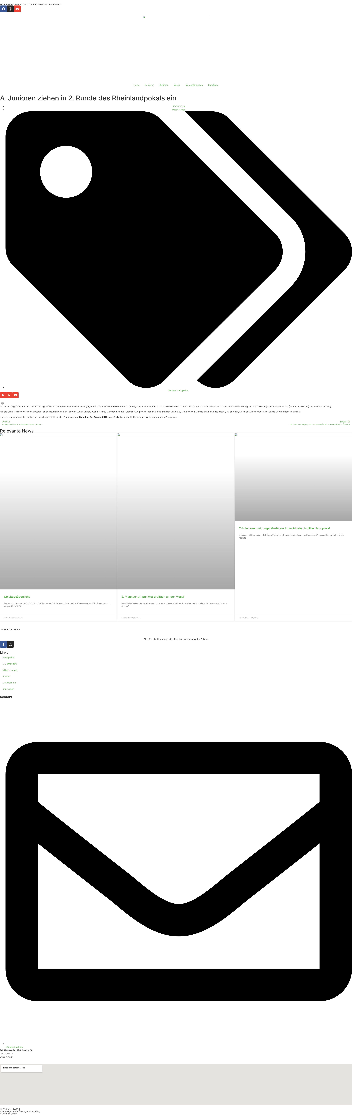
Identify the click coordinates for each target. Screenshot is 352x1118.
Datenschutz (9, 682)
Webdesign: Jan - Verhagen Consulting (20, 1111)
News (136, 85)
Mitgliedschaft (10, 670)
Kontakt (7, 676)
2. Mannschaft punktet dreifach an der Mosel (152, 596)
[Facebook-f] (3, 644)
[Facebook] (3, 8)
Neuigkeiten (9, 657)
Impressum (8, 689)
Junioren (164, 85)
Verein (177, 85)
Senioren (149, 85)
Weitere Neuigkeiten (178, 390)
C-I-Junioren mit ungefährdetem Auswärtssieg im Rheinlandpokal (284, 528)
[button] (3, 395)
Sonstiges (213, 85)
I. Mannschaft (10, 663)
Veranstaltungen (194, 85)
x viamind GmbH (8, 1113)
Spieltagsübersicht (17, 596)
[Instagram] (10, 8)
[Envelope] (17, 8)
